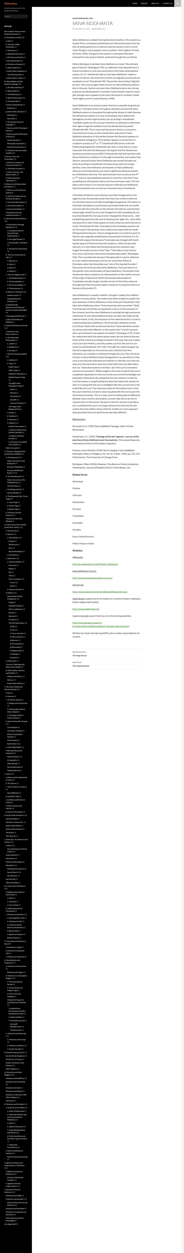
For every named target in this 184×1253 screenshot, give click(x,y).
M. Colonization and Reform (15, 886)
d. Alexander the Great (14, 54)
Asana (12, 389)
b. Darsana (10, 696)
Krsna (12, 582)
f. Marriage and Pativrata (15, 316)
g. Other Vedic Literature (15, 112)
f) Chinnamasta (15, 644)
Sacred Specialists (13, 767)
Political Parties (13, 938)
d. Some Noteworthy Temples (17, 721)
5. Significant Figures (15, 934)
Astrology (11, 115)
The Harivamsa (12, 486)
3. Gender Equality (14, 1049)
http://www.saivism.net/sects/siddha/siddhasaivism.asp (99, 591)
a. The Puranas (11, 531)
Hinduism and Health (14, 1196)
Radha (11, 569)
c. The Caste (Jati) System (15, 202)
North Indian (12, 740)
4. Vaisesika (11, 416)
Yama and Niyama (16, 403)
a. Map (8, 41)
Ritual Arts (10, 865)
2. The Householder (14, 281)
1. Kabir (10, 898)
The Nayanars (11, 836)
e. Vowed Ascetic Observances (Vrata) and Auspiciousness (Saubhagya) (16, 307)
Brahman (10, 108)
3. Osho (10, 1123)
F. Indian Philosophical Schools (15, 325)
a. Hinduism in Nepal (13, 947)
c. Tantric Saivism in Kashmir (16, 787)
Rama (12, 586)
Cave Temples (12, 727)
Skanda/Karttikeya (15, 551)
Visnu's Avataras (15, 579)
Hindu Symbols (11, 855)
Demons (10, 680)
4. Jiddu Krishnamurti (15, 1127)
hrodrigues (99, 29)
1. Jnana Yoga (12, 502)
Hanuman (12, 565)
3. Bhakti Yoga (12, 509)
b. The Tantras (11, 783)
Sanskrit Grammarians (15, 147)
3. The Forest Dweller (15, 285)
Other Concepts (12, 448)
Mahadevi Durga (15, 606)
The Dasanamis (15, 1030)
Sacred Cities (10, 879)
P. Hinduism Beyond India (14, 1052)
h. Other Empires (12, 68)
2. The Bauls (11, 901)
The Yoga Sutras (79, 654)
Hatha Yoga (13, 367)
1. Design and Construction (17, 703)
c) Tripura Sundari (17, 633)
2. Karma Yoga (12, 506)
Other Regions (11, 1069)
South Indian (12, 744)
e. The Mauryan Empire (14, 57)
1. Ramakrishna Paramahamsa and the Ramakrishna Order (17, 1011)
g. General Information (14, 812)
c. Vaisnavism (11, 558)
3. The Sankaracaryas (16, 1020)
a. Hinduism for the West (15, 1108)
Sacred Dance (12, 872)
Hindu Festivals (13, 757)
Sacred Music (12, 876)
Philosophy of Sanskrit (15, 143)
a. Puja (8, 693)
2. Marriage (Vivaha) (14, 239)
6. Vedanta (11, 423)
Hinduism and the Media (15, 1208)
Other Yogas (13, 370)
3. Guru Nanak (12, 905)
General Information (16, 426)
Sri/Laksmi (12, 619)
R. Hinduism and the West (14, 1104)
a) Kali (12, 626)
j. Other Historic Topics (14, 78)
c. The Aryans (11, 50)
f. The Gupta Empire (13, 61)
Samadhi (13, 400)
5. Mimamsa (11, 419)
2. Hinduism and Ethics (15, 1045)
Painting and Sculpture (15, 869)
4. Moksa (10, 271)
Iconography (12, 760)
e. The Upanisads (12, 101)
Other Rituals (12, 763)
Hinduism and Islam (13, 1088)
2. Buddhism (12, 347)
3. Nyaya (10, 412)
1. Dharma (11, 261)
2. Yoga (10, 363)
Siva (91, 18)
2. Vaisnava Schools (14, 589)
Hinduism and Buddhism (15, 1078)
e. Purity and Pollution (14, 209)
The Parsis (9, 1101)
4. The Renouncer (14, 288)
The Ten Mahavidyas (16, 623)
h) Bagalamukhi (16, 650)
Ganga (11, 602)
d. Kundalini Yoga (12, 796)
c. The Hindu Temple (13, 700)
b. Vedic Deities (11, 91)
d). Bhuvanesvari (16, 637)
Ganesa (11, 541)
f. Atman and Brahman (14, 105)
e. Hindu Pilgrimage (13, 747)
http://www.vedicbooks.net (85, 609)
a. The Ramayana (12, 457)
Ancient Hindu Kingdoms (15, 1056)
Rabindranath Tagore (15, 972)
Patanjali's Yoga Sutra (17, 374)
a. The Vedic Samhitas (14, 87)
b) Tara (12, 630)
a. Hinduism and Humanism (16, 966)
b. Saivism (9, 534)
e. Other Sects (11, 661)
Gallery (144, 3)
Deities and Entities (14, 676)
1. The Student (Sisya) (15, 278)
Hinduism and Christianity (15, 1082)
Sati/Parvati (13, 544)
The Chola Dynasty (14, 74)
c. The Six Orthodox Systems (16, 354)
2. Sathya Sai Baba (15, 1017)
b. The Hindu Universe (14, 168)
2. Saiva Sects (12, 555)
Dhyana (13, 393)
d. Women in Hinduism (14, 292)
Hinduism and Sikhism (14, 1091)
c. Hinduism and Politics (15, 914)
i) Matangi (14, 654)
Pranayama (14, 396)
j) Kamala (13, 657)
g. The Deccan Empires (14, 64)
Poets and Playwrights (14, 862)
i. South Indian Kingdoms (15, 71)
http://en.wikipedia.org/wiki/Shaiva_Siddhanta (95, 564)
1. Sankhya (11, 360)
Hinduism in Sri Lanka (14, 1059)
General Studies (13, 140)
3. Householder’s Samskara (17, 243)
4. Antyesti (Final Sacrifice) (17, 249)
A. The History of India (12, 37)
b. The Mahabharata (13, 476)
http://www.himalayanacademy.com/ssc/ (92, 577)
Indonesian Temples (14, 731)
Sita (10, 572)
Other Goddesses (15, 609)
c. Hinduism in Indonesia (15, 957)
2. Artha (10, 264)
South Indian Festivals (14, 829)
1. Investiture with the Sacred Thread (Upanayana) (15, 233)
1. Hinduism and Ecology (16, 1039)
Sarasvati (12, 616)
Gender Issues (12, 295)
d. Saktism (9, 593)
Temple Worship (13, 770)
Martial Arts (10, 858)
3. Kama (10, 268)
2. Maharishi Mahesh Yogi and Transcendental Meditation (16, 1117)
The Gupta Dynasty (80, 664)
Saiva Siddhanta (80, 18)
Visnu (11, 575)
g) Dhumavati (15, 647)
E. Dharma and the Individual (15, 218)
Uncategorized (10, 1224)
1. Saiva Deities (12, 538)
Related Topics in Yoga (17, 377)
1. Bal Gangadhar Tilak (15, 918)
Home (134, 3)
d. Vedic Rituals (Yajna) (14, 98)
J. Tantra (7, 774)
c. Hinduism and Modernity (16, 1033)
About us (155, 3)
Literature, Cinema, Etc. (14, 822)
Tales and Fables (12, 882)
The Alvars (10, 832)
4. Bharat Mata (12, 931)
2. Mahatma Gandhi (14, 921)
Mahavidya (10, 3)
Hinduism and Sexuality (14, 1199)
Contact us (167, 3)
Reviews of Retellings (15, 467)
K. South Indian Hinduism (13, 815)
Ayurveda (11, 118)
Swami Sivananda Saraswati (17, 1157)
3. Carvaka (11, 350)
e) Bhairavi (14, 640)
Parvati (11, 613)
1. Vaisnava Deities (14, 562)
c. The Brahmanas (12, 94)
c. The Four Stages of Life (15, 275)
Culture (9, 845)
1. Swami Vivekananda (15, 1111)
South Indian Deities (14, 683)
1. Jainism (11, 343)
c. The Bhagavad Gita (13, 489)
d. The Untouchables (13, 206)
